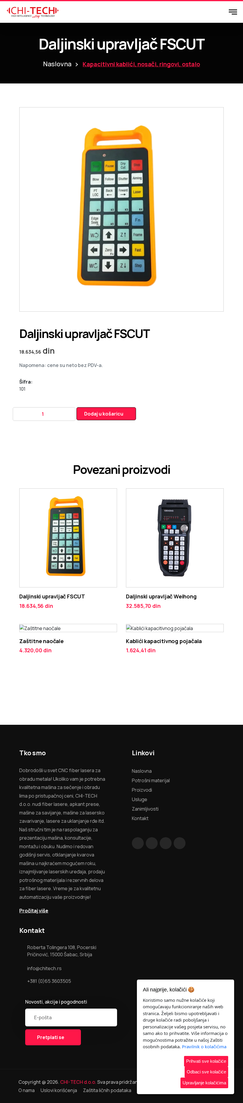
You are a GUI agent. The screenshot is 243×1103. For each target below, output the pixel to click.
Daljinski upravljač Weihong (161, 596)
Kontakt (140, 818)
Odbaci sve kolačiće (206, 1071)
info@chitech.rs (44, 968)
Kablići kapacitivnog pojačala (164, 641)
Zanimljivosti (145, 809)
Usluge (139, 799)
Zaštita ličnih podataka (107, 1090)
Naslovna (57, 64)
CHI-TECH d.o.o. (78, 1082)
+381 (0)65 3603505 (49, 981)
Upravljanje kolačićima (204, 1082)
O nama (26, 1090)
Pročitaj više (33, 910)
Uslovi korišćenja (59, 1090)
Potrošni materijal (151, 780)
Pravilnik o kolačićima (204, 1046)
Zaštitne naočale (41, 641)
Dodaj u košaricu (103, 413)
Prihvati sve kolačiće (206, 1061)
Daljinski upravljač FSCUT (52, 596)
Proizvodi (142, 790)
